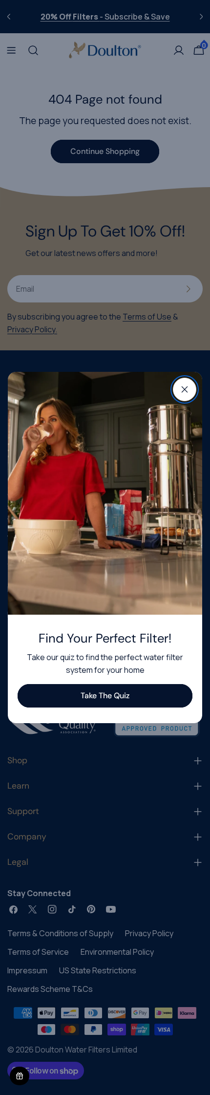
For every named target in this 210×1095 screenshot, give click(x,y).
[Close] (184, 389)
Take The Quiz (105, 695)
